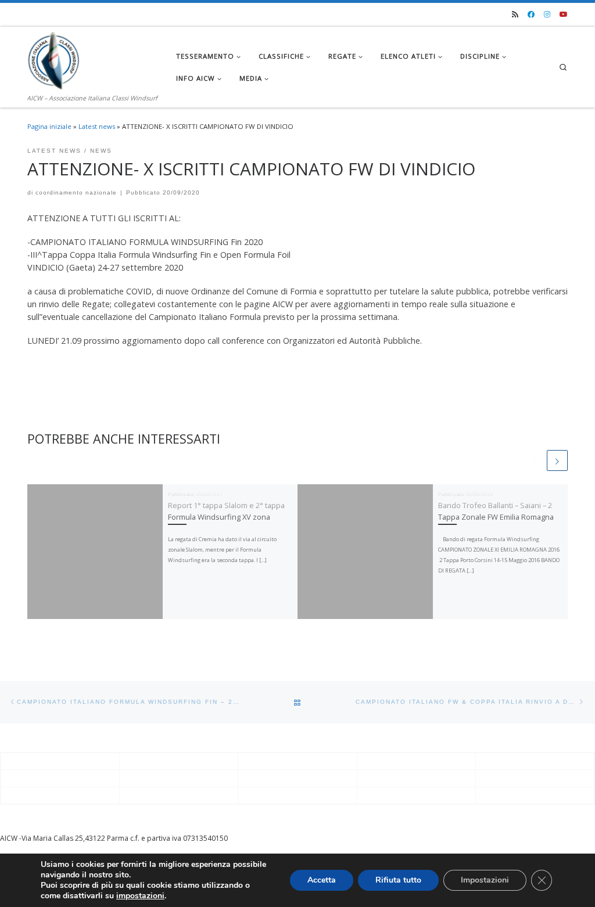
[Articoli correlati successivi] (557, 460)
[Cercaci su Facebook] (531, 14)
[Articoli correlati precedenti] (534, 460)
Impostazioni (485, 880)
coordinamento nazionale (76, 192)
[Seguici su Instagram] (547, 14)
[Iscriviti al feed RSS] (515, 14)
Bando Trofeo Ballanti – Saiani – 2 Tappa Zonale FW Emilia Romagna (496, 510)
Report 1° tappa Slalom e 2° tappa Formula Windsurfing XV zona (226, 510)
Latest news (96, 126)
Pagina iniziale (49, 126)
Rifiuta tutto (398, 880)
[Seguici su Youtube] (564, 14)
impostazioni (140, 896)
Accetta (321, 880)
